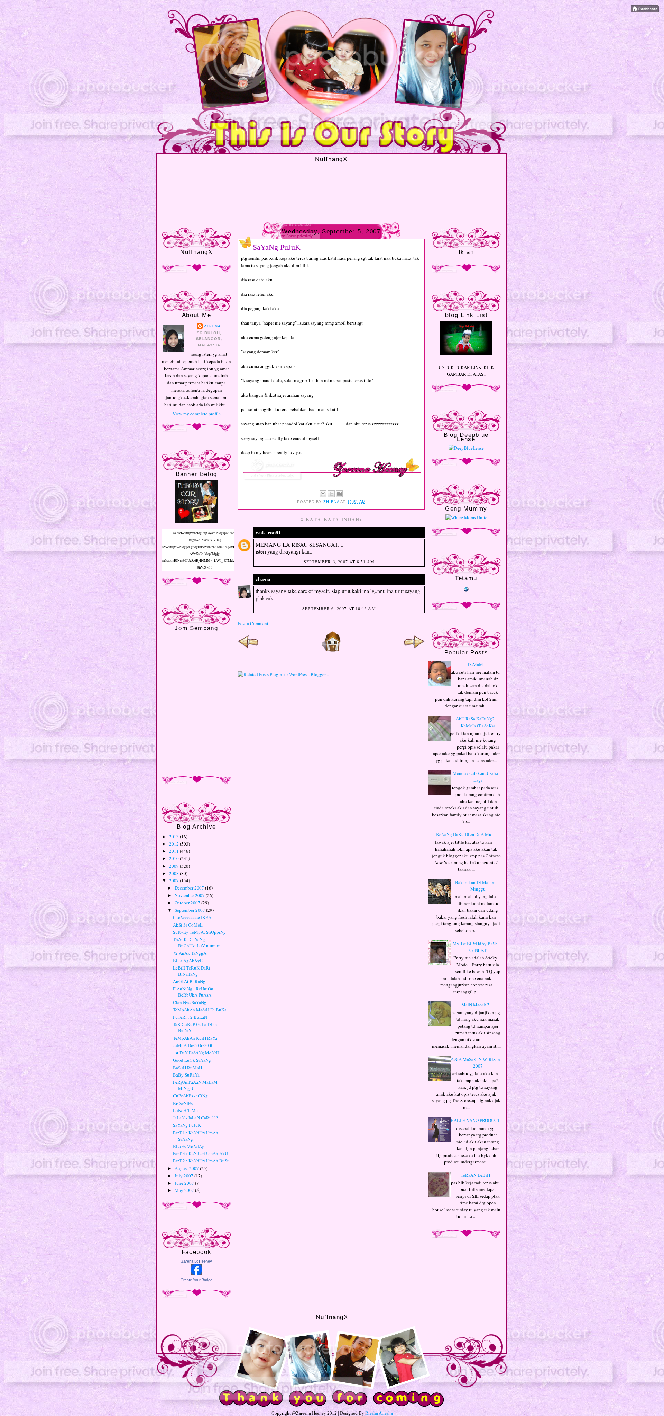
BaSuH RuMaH (187, 1067)
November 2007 (190, 895)
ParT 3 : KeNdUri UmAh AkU (200, 1153)
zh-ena (212, 326)
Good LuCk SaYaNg (192, 1060)
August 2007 (187, 1168)
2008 (174, 873)
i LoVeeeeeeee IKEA (192, 917)
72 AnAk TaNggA (189, 953)
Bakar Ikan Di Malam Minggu (475, 885)
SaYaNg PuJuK (187, 1125)
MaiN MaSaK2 (475, 1004)
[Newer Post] (248, 650)
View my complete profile (197, 413)
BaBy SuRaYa (186, 1075)
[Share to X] (331, 493)
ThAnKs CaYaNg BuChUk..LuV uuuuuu (197, 942)
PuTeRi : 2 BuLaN (190, 1017)
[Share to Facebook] (339, 493)
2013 (174, 836)
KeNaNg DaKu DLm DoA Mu (463, 834)
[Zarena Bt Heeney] (196, 1273)
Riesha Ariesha (379, 1413)
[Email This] (323, 493)
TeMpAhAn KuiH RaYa (195, 1038)
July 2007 (184, 1175)
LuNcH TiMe (185, 1110)
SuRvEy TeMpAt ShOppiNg (199, 932)
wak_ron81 (268, 532)
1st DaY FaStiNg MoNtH (196, 1053)
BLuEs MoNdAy (188, 1146)
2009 (174, 866)
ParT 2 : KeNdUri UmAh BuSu (201, 1161)
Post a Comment (253, 623)
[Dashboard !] (645, 10)
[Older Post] (414, 650)
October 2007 (188, 903)
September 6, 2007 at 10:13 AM (339, 608)
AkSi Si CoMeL (188, 925)
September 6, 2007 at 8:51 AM (339, 561)
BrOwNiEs (183, 1103)
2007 (174, 880)
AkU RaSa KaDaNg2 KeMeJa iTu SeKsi (475, 722)
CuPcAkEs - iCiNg (190, 1095)
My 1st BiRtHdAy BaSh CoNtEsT (475, 947)
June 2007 (185, 1183)
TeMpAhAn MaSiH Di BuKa (200, 1010)
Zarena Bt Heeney (196, 1261)
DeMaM (475, 664)
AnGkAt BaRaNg (189, 981)
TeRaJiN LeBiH (475, 1175)
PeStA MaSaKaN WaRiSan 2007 (475, 1062)
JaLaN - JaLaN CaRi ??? (195, 1118)
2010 (174, 858)
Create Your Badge (196, 1280)
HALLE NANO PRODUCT (475, 1120)
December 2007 (190, 888)
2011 (174, 851)
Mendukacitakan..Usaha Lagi (475, 776)
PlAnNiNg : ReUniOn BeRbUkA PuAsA (193, 991)
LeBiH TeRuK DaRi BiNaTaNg (191, 971)
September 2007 (190, 910)
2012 (174, 844)
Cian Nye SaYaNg (189, 1002)
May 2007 (185, 1190)
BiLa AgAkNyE (188, 960)
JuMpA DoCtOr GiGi (192, 1045)
